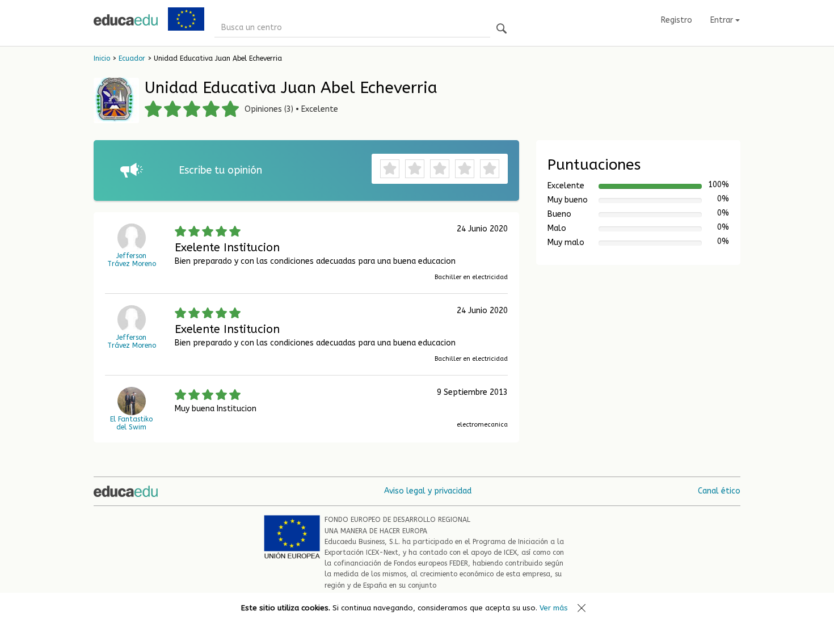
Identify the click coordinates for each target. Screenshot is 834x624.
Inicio (102, 58)
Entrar (722, 20)
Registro (676, 20)
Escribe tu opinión (220, 170)
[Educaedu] (125, 20)
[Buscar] (501, 29)
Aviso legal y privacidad (427, 491)
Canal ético (719, 491)
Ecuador (132, 58)
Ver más (554, 608)
